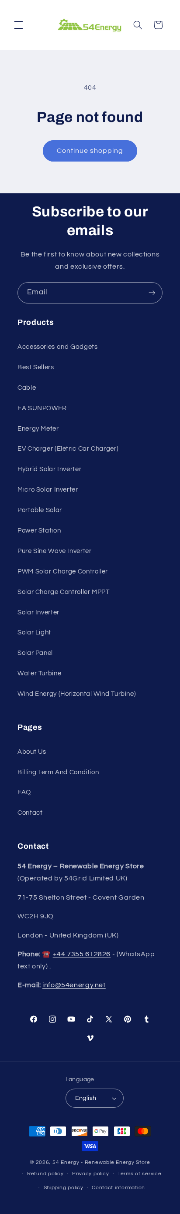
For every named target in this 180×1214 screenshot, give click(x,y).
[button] (18, 25)
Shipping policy (63, 1187)
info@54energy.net (74, 984)
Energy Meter (38, 428)
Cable (26, 387)
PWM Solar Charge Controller (62, 571)
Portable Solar (39, 510)
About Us (31, 752)
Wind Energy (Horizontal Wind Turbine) (76, 694)
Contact (29, 812)
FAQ (24, 792)
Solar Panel (35, 653)
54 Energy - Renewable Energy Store (101, 1162)
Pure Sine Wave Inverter (54, 551)
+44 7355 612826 (82, 954)
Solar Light (34, 632)
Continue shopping (90, 150)
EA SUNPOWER (42, 408)
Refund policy (45, 1173)
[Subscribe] (152, 293)
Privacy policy (90, 1173)
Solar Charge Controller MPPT (63, 592)
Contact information (118, 1187)
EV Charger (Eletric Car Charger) (67, 448)
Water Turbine (39, 673)
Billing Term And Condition (58, 772)
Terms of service (140, 1173)
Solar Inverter (38, 612)
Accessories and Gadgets (57, 347)
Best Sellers (35, 367)
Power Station (39, 530)
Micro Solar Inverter (47, 489)
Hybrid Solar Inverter (49, 469)
